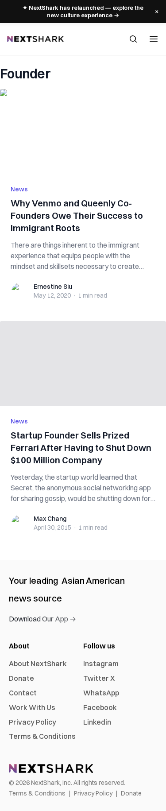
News (19, 189)
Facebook (100, 707)
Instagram (101, 663)
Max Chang (50, 519)
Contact (23, 692)
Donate (21, 678)
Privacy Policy (32, 722)
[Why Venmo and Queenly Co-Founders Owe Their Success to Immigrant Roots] (83, 131)
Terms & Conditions (42, 736)
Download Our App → (42, 618)
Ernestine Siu (53, 287)
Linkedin (97, 722)
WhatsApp (101, 692)
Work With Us (32, 707)
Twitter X (99, 678)
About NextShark (38, 663)
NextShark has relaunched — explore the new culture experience (83, 11)
